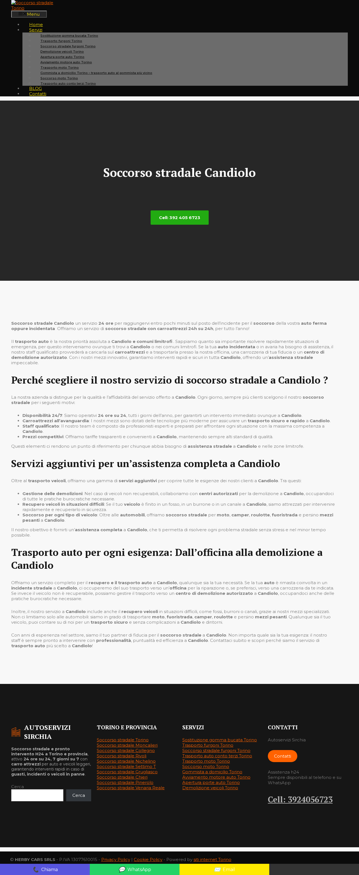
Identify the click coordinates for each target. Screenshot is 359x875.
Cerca (17, 786)
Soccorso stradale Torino (123, 739)
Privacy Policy (115, 859)
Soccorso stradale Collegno (126, 750)
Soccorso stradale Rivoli (121, 755)
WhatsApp (134, 869)
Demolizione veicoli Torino (210, 787)
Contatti (37, 93)
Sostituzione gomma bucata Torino (219, 739)
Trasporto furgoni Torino (207, 745)
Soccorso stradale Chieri (122, 777)
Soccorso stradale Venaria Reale (131, 787)
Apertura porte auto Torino (211, 782)
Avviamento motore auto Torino (216, 777)
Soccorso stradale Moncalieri (127, 745)
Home (36, 24)
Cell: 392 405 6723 (179, 217)
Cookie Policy (148, 859)
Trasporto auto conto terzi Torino (68, 83)
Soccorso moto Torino (205, 766)
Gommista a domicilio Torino (212, 771)
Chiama (45, 869)
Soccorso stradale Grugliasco (127, 771)
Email (224, 869)
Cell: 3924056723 (300, 799)
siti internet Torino (212, 859)
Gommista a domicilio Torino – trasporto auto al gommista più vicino (96, 73)
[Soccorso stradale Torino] (39, 8)
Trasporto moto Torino (206, 761)
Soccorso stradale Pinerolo (125, 782)
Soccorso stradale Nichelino (126, 761)
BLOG (35, 88)
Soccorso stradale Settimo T (126, 766)
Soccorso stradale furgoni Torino (216, 750)
